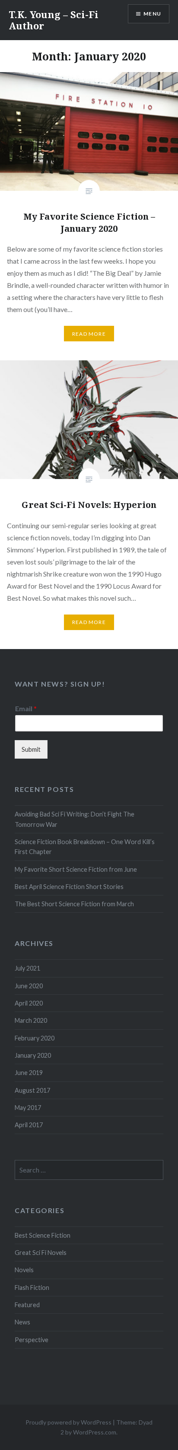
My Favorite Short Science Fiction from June (76, 869)
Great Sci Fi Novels (41, 1252)
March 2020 (31, 1020)
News (22, 1322)
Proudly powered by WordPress (68, 1422)
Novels (24, 1269)
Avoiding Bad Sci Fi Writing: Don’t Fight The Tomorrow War (74, 819)
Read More (89, 334)
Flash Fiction (32, 1287)
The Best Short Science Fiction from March (74, 904)
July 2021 (27, 968)
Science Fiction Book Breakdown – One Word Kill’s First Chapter (85, 846)
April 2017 (29, 1124)
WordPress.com (94, 1432)
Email (26, 708)
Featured (27, 1304)
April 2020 (29, 1003)
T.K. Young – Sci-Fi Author (54, 20)
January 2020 (33, 1055)
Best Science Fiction (42, 1235)
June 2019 (29, 1072)
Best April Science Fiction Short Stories (69, 886)
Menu (152, 13)
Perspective (31, 1339)
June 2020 (29, 986)
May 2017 (28, 1107)
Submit (31, 749)
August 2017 (32, 1090)
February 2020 (34, 1038)
